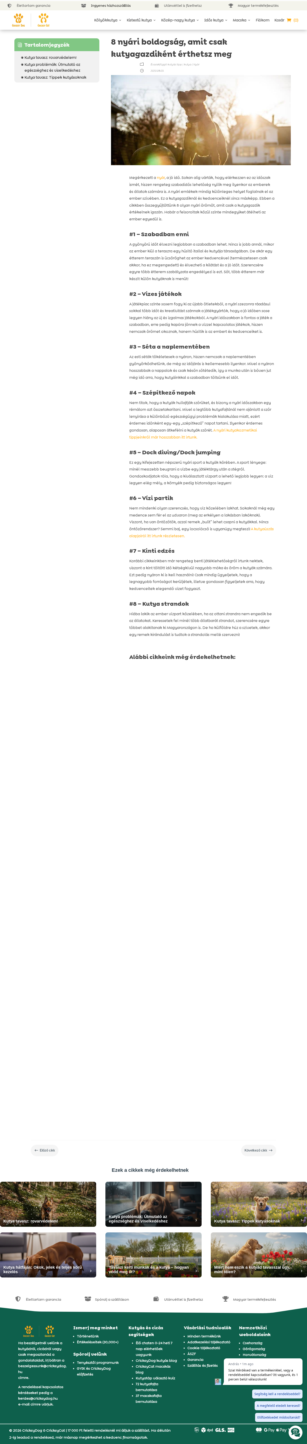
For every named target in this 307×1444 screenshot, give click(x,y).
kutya (187, 64)
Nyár (196, 64)
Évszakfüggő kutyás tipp (166, 64)
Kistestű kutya (139, 20)
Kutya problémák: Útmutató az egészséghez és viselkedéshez (50, 67)
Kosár (279, 20)
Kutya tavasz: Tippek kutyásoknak (53, 77)
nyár (161, 177)
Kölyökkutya (105, 20)
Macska (239, 20)
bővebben (143, 799)
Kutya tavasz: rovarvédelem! (48, 57)
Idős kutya (213, 20)
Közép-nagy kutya (178, 20)
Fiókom (262, 20)
